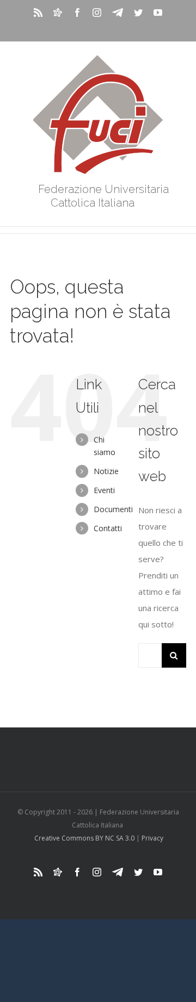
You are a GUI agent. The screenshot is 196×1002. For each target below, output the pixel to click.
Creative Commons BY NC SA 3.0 (84, 838)
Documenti (113, 509)
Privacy (152, 838)
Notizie (106, 471)
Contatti (108, 528)
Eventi (104, 490)
